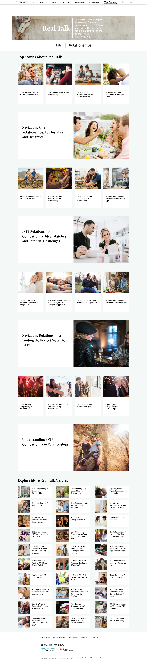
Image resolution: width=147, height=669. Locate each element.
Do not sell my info (77, 658)
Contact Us (94, 638)
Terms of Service (100, 658)
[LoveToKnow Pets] (66, 649)
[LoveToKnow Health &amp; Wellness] (48, 649)
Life (59, 45)
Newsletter (61, 638)
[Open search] (123, 2)
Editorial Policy (73, 638)
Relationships (80, 45)
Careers (84, 638)
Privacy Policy (89, 658)
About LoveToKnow (48, 638)
